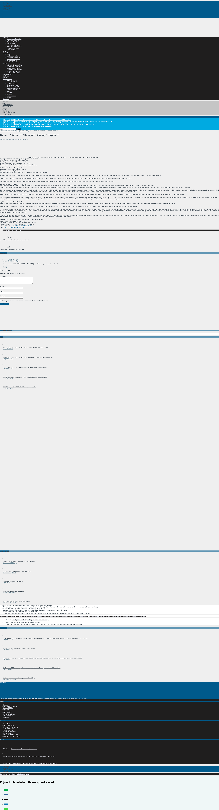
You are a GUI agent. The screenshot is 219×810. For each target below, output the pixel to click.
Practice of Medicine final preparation (13, 591)
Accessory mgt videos (10, 706)
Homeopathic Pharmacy (14, 46)
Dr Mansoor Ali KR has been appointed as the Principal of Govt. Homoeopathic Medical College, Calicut (31, 668)
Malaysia (9, 91)
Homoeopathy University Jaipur (75, 616)
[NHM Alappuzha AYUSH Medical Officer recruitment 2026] (6, 384)
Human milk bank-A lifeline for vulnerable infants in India (20, 611)
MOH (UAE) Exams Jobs (14, 65)
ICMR (84, 616)
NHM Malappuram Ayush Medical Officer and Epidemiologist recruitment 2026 (25, 377)
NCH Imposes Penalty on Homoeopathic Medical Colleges (19, 678)
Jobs (4, 51)
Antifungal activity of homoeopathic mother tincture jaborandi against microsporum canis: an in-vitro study (35, 610)
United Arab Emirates (13, 82)
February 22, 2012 (9, 602)
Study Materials (8, 74)
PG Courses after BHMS (10, 734)
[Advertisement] (31, 31)
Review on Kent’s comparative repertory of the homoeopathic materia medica (33, 763)
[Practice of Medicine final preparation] (6, 588)
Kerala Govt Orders (9, 714)
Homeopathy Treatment (10, 727)
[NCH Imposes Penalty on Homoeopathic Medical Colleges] (6, 675)
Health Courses (8, 733)
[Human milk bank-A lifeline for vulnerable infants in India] (6, 645)
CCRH (19, 616)
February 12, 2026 (9, 679)
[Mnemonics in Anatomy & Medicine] (6, 578)
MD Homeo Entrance (13, 68)
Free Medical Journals (10, 724)
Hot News (6, 3)
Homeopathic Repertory (14, 45)
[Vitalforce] (5, 746)
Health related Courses (14, 62)
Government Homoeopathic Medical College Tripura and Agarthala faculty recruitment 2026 (28, 357)
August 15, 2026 (8, 659)
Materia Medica (11, 43)
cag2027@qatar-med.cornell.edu (14, 227)
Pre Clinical (7, 709)
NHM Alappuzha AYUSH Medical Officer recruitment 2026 (19, 387)
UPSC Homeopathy (9, 731)
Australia (9, 94)
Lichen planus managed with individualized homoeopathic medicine (24, 608)
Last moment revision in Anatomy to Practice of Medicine (19, 561)
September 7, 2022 (9, 573)
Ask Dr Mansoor (8, 769)
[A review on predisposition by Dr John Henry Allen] (6, 568)
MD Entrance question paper (103, 616)
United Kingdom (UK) (13, 89)
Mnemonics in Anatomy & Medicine (13, 581)
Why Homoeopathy (9, 112)
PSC (111, 616)
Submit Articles (7, 6)
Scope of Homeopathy (10, 131)
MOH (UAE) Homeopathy (14, 66)
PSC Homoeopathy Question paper (120, 616)
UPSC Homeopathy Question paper (137, 616)
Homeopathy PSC (41, 616)
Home (5, 2)
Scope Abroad (7, 79)
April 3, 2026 (7, 669)
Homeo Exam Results (13, 72)
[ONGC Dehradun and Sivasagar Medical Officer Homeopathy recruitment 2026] (6, 364)
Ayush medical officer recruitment (7, 616)
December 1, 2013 (9, 592)
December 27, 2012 (9, 563)
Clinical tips (7, 711)
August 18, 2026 (8, 649)
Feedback (6, 771)
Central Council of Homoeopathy (29, 616)
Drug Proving (11, 49)
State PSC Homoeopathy (14, 69)
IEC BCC (6, 717)
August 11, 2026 (8, 358)
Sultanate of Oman (12, 85)
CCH (17, 616)
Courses (6, 52)
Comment (3, 276)
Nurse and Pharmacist (13, 59)
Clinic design (7, 106)
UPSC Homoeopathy (13, 71)
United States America (13, 88)
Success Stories (8, 715)
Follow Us (6, 8)
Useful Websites (8, 730)
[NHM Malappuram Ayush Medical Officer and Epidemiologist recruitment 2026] (6, 374)
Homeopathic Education (14, 39)
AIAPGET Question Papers (11, 736)
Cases (5, 108)
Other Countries (11, 96)
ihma (87, 616)
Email (2, 291)
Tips (4, 109)
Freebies (6, 111)
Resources (6, 5)
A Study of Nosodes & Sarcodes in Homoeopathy (16, 601)
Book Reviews (7, 712)
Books (5, 103)
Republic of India (12, 80)
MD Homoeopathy (12, 56)
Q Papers (6, 76)
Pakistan (9, 92)
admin (14, 139)
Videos (5, 102)
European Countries (13, 86)
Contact (5, 10)
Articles (5, 37)
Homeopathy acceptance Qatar (12, 230)
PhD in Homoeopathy (13, 57)
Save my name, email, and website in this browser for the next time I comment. (25, 301)
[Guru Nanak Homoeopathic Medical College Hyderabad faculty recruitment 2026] (6, 344)
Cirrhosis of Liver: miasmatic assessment (42, 756)
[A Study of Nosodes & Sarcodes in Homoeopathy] (6, 598)
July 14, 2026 (7, 378)
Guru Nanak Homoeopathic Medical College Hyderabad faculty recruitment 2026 (25, 347)
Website (2, 296)
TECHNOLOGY (8, 105)
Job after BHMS (92, 616)
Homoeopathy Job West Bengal (60, 616)
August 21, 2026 (8, 639)
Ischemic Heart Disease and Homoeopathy (24, 749)
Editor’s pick (3, 628)
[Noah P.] (5, 760)
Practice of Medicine (13, 48)
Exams (5, 63)
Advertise (6, 768)
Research (6, 99)
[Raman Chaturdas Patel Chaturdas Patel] (5, 753)
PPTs (5, 77)
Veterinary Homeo (12, 60)
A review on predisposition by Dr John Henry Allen (17, 571)
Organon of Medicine (13, 42)
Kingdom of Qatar (12, 83)
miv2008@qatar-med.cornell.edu (22, 226)
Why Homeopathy (8, 725)
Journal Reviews (8, 728)
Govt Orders (7, 114)
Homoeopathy (49, 616)
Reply (5, 267)
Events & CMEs (8, 708)
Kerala (9, 97)
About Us (6, 766)
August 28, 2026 (8, 349)
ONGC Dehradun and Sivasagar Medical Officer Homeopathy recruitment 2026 (25, 367)
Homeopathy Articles (13, 40)
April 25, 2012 (7, 582)
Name (2, 286)
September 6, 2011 (5, 139)
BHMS (9, 54)
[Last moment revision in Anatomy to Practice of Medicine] (6, 558)
